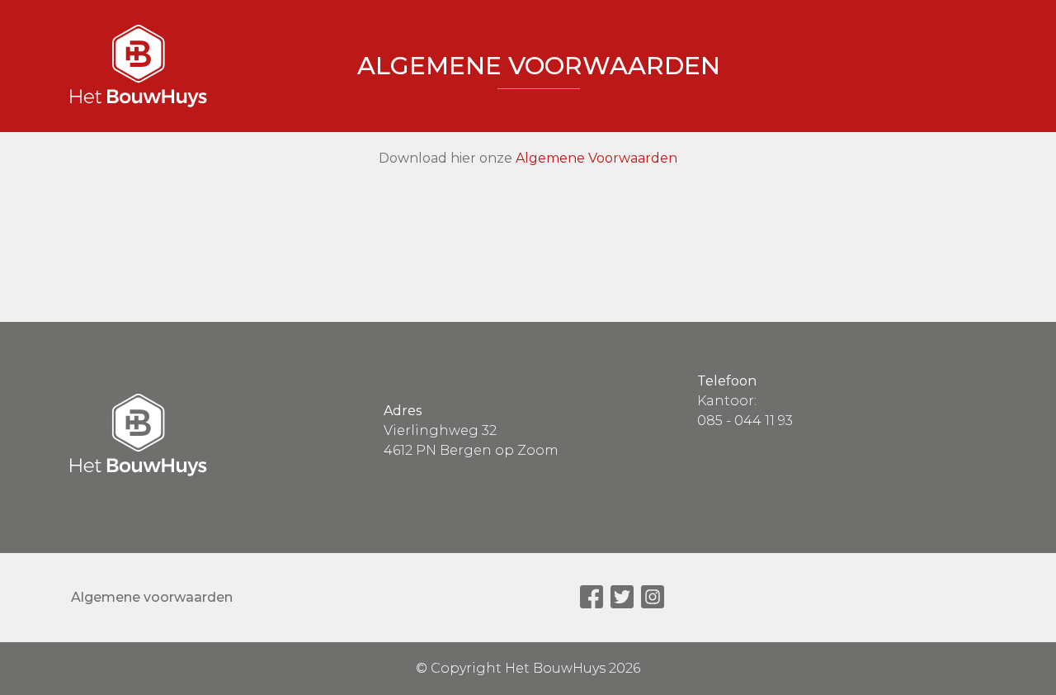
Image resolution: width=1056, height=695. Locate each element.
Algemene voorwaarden (152, 597)
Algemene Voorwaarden (596, 158)
